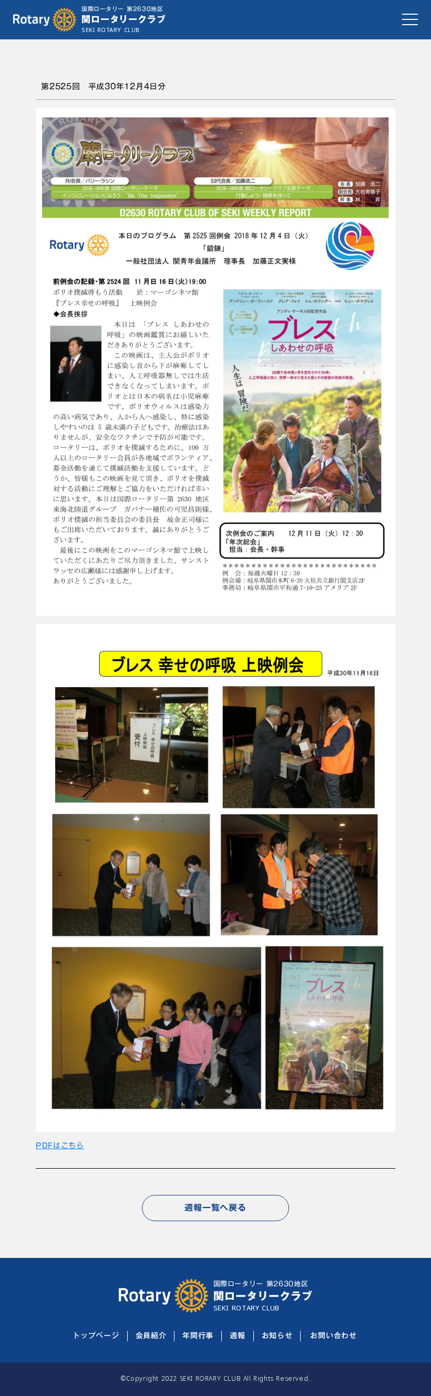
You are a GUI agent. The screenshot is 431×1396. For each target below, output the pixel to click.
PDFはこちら (60, 1145)
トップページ (96, 1336)
